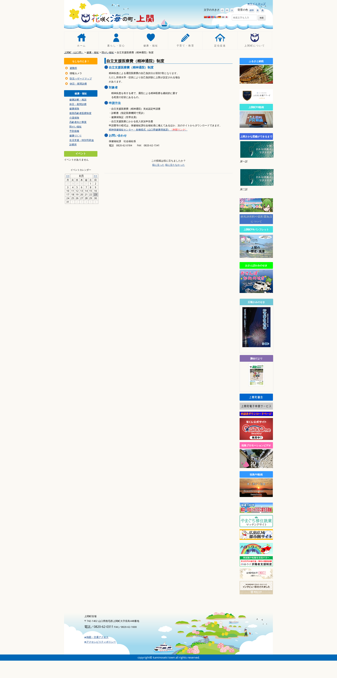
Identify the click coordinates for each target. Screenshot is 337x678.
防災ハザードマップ (81, 78)
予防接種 (74, 131)
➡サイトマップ (256, 4)
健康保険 (74, 108)
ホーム (81, 46)
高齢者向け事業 (78, 122)
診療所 (73, 144)
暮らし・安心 (116, 46)
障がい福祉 (75, 126)
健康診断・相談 (78, 99)
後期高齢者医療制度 (80, 113)
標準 (252, 10)
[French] (215, 17)
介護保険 (74, 117)
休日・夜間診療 (78, 83)
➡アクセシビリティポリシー (100, 641)
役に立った (158, 164)
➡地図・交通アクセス (96, 637)
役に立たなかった (175, 164)
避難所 (73, 68)
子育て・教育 (185, 46)
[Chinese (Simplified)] (205, 17)
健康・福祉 (150, 46)
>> (95, 176)
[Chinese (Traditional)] (208, 17)
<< (68, 176)
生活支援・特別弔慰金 (81, 140)
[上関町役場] (117, 19)
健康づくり (75, 135)
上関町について (254, 46)
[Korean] (222, 17)
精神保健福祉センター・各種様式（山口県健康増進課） (148, 129)
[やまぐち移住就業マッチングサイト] (256, 526)
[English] (212, 17)
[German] (219, 17)
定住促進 (220, 46)
